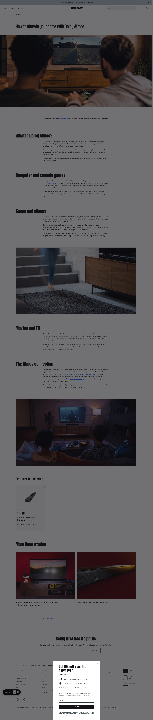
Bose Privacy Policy (88, 695)
